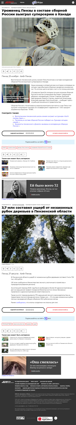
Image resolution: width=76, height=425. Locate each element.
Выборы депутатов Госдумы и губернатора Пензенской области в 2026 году (45, 388)
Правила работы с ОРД (21, 386)
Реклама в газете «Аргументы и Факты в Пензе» (44, 386)
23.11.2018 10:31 (6, 7)
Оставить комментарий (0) (60, 133)
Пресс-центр (34, 381)
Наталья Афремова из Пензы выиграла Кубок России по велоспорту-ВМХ (23, 173)
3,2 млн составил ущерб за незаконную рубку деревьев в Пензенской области (23, 344)
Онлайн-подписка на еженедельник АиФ (27, 383)
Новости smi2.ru (8, 199)
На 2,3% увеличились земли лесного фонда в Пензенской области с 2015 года (23, 350)
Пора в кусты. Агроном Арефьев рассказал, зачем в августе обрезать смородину (22, 338)
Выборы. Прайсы (65, 386)
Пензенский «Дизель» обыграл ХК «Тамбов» (22, 161)
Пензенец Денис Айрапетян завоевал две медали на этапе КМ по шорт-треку (58, 167)
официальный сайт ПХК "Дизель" (11, 67)
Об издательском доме (22, 381)
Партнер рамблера (31, 418)
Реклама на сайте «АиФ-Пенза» (50, 383)
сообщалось (21, 302)
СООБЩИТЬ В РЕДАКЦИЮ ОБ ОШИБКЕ (25, 390)
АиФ (12, 264)
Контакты (18, 388)
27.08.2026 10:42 (6, 204)
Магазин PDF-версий (46, 381)
